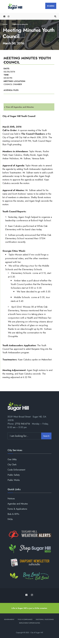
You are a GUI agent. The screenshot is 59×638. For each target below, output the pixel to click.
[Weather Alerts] (29, 535)
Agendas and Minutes (18, 503)
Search (46, 435)
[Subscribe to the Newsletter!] (29, 562)
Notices (11, 498)
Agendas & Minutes (20, 24)
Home (5, 24)
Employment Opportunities (29, 623)
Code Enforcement (16, 469)
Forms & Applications (17, 508)
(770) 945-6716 (22, 423)
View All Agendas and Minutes (20, 107)
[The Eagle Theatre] (29, 576)
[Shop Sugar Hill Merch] (29, 549)
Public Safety (14, 474)
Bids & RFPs (13, 514)
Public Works (14, 480)
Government (9, 619)
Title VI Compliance (25, 619)
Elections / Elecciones (45, 619)
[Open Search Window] (55, 16)
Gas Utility (12, 459)
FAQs (10, 519)
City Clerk (12, 464)
